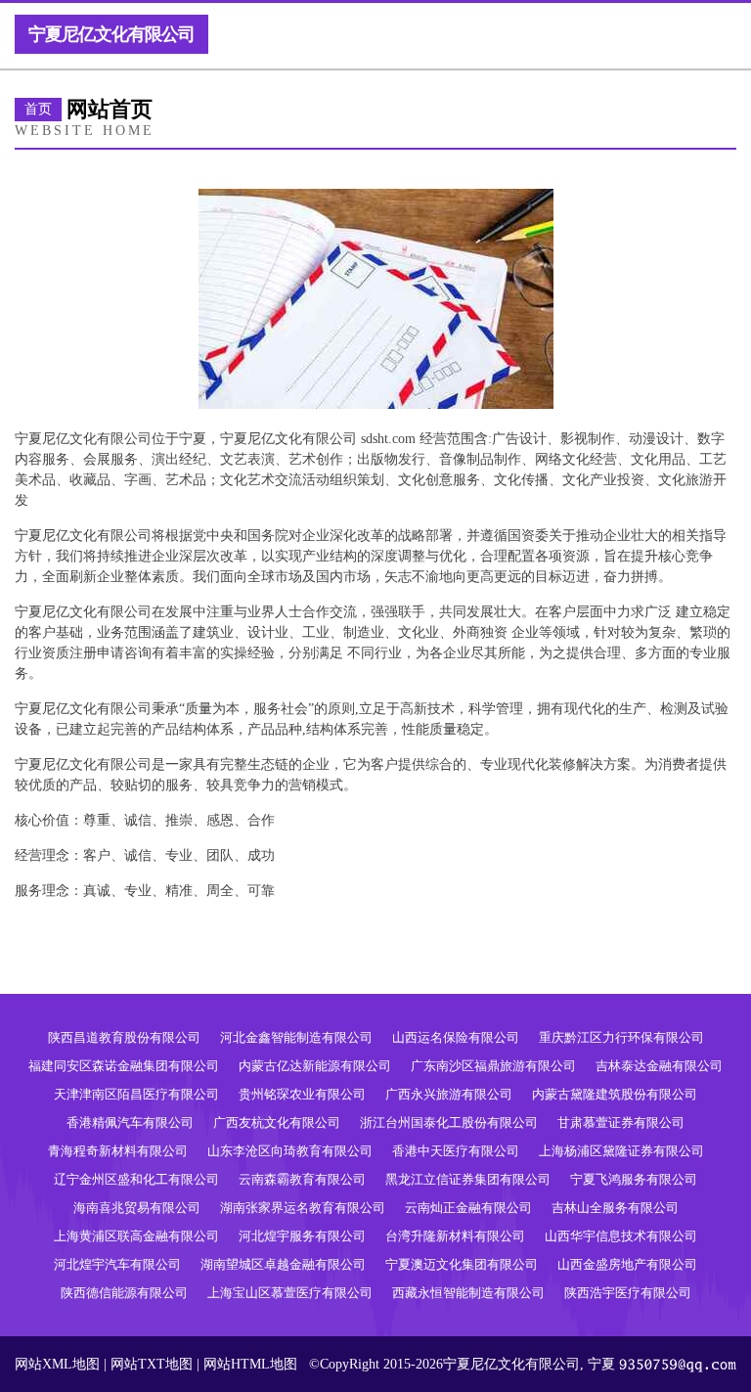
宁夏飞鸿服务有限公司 (633, 1179)
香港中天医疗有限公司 (455, 1151)
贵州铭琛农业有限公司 (302, 1094)
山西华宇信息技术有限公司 (621, 1236)
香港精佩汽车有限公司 (130, 1122)
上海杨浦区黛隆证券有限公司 (621, 1151)
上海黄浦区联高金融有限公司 (136, 1236)
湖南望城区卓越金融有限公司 (283, 1264)
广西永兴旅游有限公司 (448, 1094)
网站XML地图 (57, 1364)
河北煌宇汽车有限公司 (117, 1264)
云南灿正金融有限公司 (468, 1207)
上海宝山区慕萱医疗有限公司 (290, 1292)
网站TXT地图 (151, 1364)
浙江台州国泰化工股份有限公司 (449, 1122)
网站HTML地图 (250, 1364)
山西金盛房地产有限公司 (627, 1264)
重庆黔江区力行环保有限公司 (621, 1037)
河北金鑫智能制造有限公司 (296, 1037)
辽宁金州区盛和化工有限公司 (136, 1179)
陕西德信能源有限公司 (124, 1292)
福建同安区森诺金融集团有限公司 (123, 1065)
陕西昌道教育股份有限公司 (124, 1037)
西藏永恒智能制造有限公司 (468, 1292)
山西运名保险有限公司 (455, 1037)
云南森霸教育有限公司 (302, 1179)
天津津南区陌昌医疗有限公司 (136, 1094)
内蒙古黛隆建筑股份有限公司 (614, 1094)
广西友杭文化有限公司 (276, 1122)
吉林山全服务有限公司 (615, 1207)
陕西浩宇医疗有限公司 (627, 1292)
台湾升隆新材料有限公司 (455, 1236)
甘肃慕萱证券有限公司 (621, 1122)
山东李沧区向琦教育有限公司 (290, 1151)
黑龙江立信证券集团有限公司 (468, 1179)
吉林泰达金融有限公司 (659, 1065)
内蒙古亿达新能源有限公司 (315, 1065)
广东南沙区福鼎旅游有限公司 (493, 1065)
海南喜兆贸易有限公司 (136, 1207)
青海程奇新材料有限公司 (118, 1151)
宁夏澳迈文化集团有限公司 (461, 1264)
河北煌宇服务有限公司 (302, 1236)
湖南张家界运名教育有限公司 (302, 1207)
